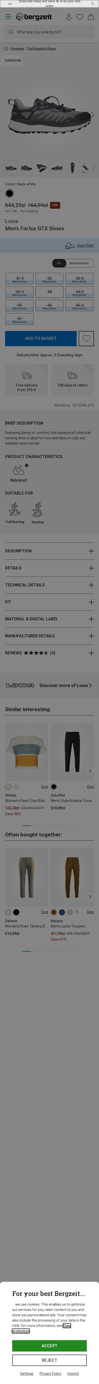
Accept (50, 1345)
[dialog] (49, 1333)
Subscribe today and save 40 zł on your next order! (49, 4)
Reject (49, 1360)
